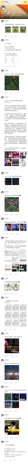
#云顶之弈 (7, 176)
